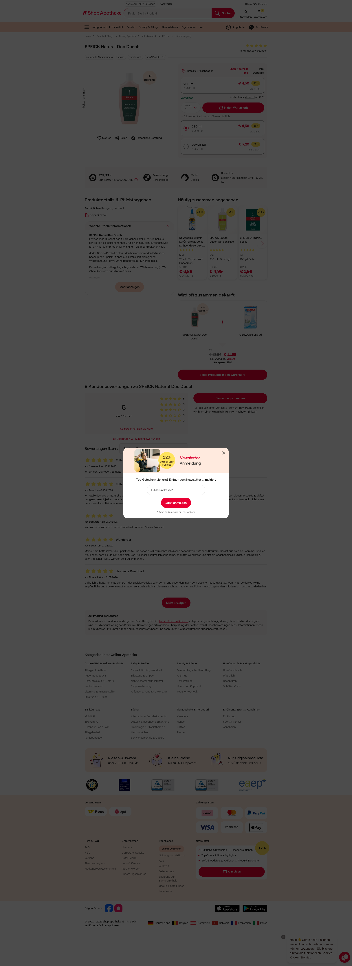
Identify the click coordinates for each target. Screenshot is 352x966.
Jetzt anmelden (176, 502)
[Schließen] (224, 453)
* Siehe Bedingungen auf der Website (176, 512)
